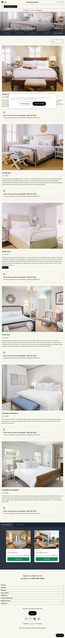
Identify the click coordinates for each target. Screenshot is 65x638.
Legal (20, 627)
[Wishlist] (57, 2)
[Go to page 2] (33, 408)
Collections (4, 595)
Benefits (3, 587)
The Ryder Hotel (42, 552)
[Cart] (60, 2)
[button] (6, 524)
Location (32, 33)
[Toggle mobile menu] (63, 2)
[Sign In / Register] (2, 2)
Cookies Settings (25, 103)
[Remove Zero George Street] (16, 7)
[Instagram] (26, 618)
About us (3, 585)
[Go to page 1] (31, 408)
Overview (6, 33)
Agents (29, 627)
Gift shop (3, 590)
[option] (18, 546)
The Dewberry (12, 552)
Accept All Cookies (39, 103)
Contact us (4, 603)
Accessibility (43, 627)
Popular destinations (7, 598)
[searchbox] (41, 6)
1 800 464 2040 (31, 115)
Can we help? (60, 635)
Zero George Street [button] (9, 6)
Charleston (9, 25)
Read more (5, 267)
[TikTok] (38, 618)
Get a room (58, 33)
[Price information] (61, 28)
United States (17, 25)
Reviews (45, 33)
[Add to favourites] (3, 28)
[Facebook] (30, 618)
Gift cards (37, 627)
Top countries (5, 593)
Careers (33, 627)
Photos (20, 33)
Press (26, 627)
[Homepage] (32, 2)
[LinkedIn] (34, 618)
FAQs (23, 627)
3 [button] (35, 565)
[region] (32, 101)
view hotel (18, 559)
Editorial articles (5, 600)
